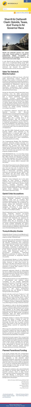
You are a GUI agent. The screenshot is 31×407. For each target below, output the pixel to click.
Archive (11, 405)
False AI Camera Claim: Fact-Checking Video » (22, 395)
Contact (23, 405)
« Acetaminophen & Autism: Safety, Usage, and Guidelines (8, 396)
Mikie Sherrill (26, 384)
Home (7, 405)
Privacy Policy (17, 405)
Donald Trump (25, 381)
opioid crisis (26, 386)
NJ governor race (24, 385)
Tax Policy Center (25, 388)
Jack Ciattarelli (25, 382)
